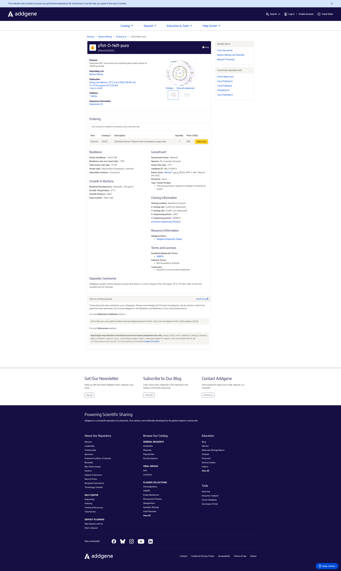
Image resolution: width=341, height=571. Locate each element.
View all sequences (185, 88)
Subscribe (149, 395)
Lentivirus (147, 474)
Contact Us (208, 395)
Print (206, 47)
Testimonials (90, 450)
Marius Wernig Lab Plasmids (230, 55)
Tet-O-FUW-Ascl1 (225, 81)
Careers (88, 471)
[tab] (173, 95)
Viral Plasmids (149, 511)
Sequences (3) (96, 104)
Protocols (206, 458)
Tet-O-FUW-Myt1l (225, 95)
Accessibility (224, 556)
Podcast (205, 454)
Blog (204, 442)
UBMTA (160, 256)
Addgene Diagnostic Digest (169, 239)
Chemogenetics (150, 486)
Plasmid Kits (148, 454)
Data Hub (206, 491)
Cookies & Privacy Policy (202, 556)
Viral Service (90, 512)
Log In (291, 14)
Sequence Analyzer (210, 496)
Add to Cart (201, 142)
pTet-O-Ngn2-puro (225, 76)
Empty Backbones (151, 495)
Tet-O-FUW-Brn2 (224, 86)
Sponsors (89, 454)
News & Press (91, 479)
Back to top (201, 299)
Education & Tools (178, 25)
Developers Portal (210, 504)
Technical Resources (94, 507)
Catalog (125, 25)
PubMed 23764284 (151, 341)
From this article (224, 50)
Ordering (88, 503)
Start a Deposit (91, 528)
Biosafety (89, 462)
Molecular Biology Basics (213, 450)
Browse (90, 36)
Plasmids (226, 59)
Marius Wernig (105, 36)
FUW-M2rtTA (223, 90)
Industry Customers (93, 475)
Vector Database (209, 500)
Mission (88, 442)
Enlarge (169, 88)
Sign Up (89, 395)
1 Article (93, 96)
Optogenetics (149, 503)
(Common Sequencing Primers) (166, 221)
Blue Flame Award (93, 466)
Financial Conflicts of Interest (98, 458)
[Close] (331, 3)
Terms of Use (240, 556)
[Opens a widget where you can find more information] (327, 566)
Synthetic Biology (151, 507)
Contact (183, 556)
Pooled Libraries (150, 458)
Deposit (148, 25)
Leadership (89, 446)
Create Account (306, 14)
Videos (205, 466)
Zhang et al (121, 36)
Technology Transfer (94, 487)
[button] (273, 14)
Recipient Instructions (94, 483)
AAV (145, 470)
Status (253, 556)
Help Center (210, 25)
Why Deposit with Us (94, 524)
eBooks (205, 446)
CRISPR (146, 491)
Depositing (89, 499)
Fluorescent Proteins (152, 499)
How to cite (95, 88)
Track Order (327, 14)
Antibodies (148, 446)
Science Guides (209, 462)
